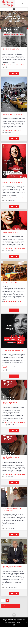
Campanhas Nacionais (9, 366)
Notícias (6, 64)
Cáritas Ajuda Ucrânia (9, 282)
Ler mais (14, 73)
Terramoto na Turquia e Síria (12, 114)
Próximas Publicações (10, 606)
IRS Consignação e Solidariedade (13, 350)
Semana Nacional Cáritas (10, 49)
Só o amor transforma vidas (12, 182)
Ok (14, 624)
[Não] (26, 622)
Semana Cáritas (21, 64)
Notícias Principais (13, 64)
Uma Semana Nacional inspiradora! (9, 402)
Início (10, 21)
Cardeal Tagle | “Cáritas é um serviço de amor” (12, 509)
